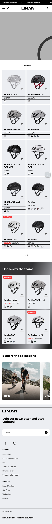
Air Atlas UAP (33, 130)
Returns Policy (8, 471)
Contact (5, 498)
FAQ (4, 463)
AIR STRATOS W (10, 95)
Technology (7, 494)
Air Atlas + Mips (10, 240)
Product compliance (10, 459)
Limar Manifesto (8, 486)
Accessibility (7, 454)
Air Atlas (31, 202)
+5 (42, 208)
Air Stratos (32, 240)
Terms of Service (9, 467)
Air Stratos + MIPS (35, 335)
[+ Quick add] (22, 89)
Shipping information (10, 475)
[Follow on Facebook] (5, 443)
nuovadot (29, 518)
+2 (42, 246)
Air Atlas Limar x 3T (36, 95)
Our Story (6, 490)
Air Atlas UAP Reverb (12, 130)
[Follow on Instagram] (14, 443)
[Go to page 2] (31, 255)
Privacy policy (8, 518)
